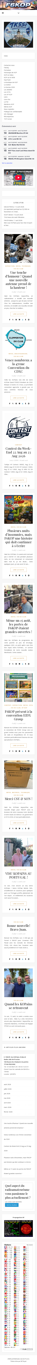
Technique (26, 266)
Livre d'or (7, 99)
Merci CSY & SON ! (18, 799)
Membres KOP (9, 104)
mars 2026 (7, 1107)
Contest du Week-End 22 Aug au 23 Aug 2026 (18, 452)
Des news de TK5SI (18, 34)
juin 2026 (7, 1094)
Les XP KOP (8, 94)
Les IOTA (7, 92)
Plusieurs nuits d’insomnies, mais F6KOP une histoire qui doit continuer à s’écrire (18, 538)
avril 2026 (7, 1103)
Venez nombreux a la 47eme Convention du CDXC (18, 365)
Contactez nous (9, 65)
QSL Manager (8, 114)
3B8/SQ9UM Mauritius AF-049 (18, 133)
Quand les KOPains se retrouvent (18, 1006)
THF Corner (8, 119)
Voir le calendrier (7, 163)
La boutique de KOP (11, 82)
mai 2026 (7, 1098)
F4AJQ (14, 292)
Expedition (12, 30)
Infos (18, 266)
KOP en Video (8, 75)
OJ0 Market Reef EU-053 (16, 145)
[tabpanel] (18, 35)
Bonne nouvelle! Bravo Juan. (18, 927)
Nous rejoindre (9, 109)
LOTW (6, 102)
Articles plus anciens (16, 1047)
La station (7, 85)
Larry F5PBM (13, 460)
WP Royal (23, 1361)
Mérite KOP (8, 107)
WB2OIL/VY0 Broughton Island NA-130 (21, 159)
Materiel (16, 792)
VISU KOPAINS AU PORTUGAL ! (18, 875)
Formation (7, 70)
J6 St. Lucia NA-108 (14, 139)
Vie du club (24, 30)
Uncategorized (20, 354)
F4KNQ (6, 68)
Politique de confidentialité (13, 112)
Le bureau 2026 (9, 87)
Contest (18, 445)
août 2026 (7, 1084)
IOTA (18, 30)
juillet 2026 (7, 1089)
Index (6, 56)
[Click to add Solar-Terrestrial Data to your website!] (18, 1228)
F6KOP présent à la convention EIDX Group (18, 715)
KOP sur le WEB (9, 77)
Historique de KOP (10, 72)
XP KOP (24, 708)
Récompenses (9, 116)
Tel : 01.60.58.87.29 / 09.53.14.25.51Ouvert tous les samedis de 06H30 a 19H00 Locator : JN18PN (16, 1065)
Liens (5, 97)
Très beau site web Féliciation (14, 217)
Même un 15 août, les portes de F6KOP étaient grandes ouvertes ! (18, 626)
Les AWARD (8, 90)
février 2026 (8, 1112)
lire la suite (18, 314)
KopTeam (7, 80)
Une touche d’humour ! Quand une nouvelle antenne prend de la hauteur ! (18, 280)
